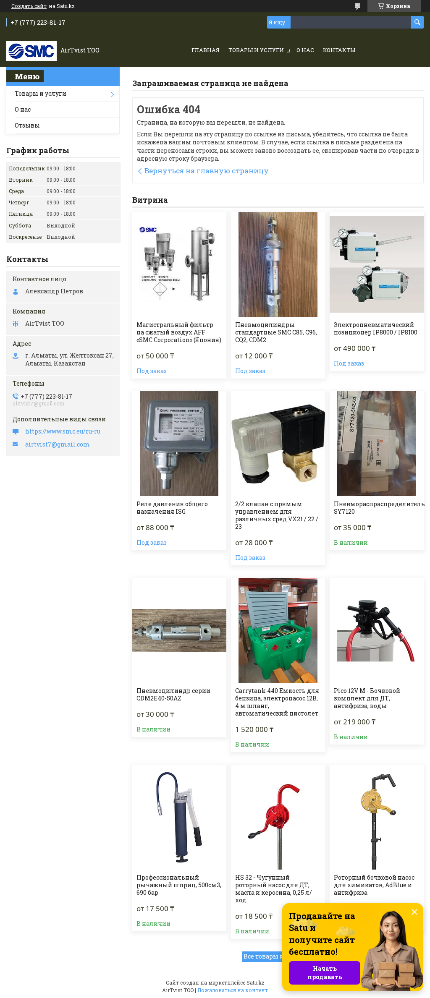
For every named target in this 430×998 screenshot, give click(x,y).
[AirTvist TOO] (31, 50)
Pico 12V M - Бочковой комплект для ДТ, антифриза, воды (367, 698)
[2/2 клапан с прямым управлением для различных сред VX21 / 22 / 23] (278, 443)
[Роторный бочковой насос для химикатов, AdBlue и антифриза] (377, 817)
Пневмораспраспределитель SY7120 (379, 507)
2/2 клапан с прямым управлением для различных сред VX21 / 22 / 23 (276, 515)
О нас (305, 50)
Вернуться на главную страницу (206, 170)
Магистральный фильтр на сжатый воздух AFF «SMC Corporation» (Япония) (178, 332)
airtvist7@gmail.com (57, 444)
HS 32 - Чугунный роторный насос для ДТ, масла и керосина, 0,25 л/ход (273, 889)
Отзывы (27, 125)
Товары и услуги (256, 50)
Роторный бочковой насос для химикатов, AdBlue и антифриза (374, 885)
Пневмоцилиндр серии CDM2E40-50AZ (173, 694)
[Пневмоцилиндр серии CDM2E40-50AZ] (179, 630)
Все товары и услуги (275, 956)
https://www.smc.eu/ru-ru (62, 431)
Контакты (339, 50)
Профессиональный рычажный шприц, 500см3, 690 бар (178, 885)
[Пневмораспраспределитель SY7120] (377, 443)
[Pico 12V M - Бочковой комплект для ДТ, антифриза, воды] (377, 630)
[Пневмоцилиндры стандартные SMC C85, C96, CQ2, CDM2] (278, 264)
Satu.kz (255, 982)
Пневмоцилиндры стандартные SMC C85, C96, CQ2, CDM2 (276, 332)
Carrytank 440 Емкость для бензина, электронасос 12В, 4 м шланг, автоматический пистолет (277, 702)
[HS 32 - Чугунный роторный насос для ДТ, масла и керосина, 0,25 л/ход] (278, 817)
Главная (205, 50)
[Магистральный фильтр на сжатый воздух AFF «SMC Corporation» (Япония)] (179, 264)
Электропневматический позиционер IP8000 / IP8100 (375, 328)
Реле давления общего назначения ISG (172, 507)
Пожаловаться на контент (232, 990)
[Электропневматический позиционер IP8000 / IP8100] (377, 264)
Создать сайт (29, 6)
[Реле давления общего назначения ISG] (179, 443)
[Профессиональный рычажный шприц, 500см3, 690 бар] (179, 817)
